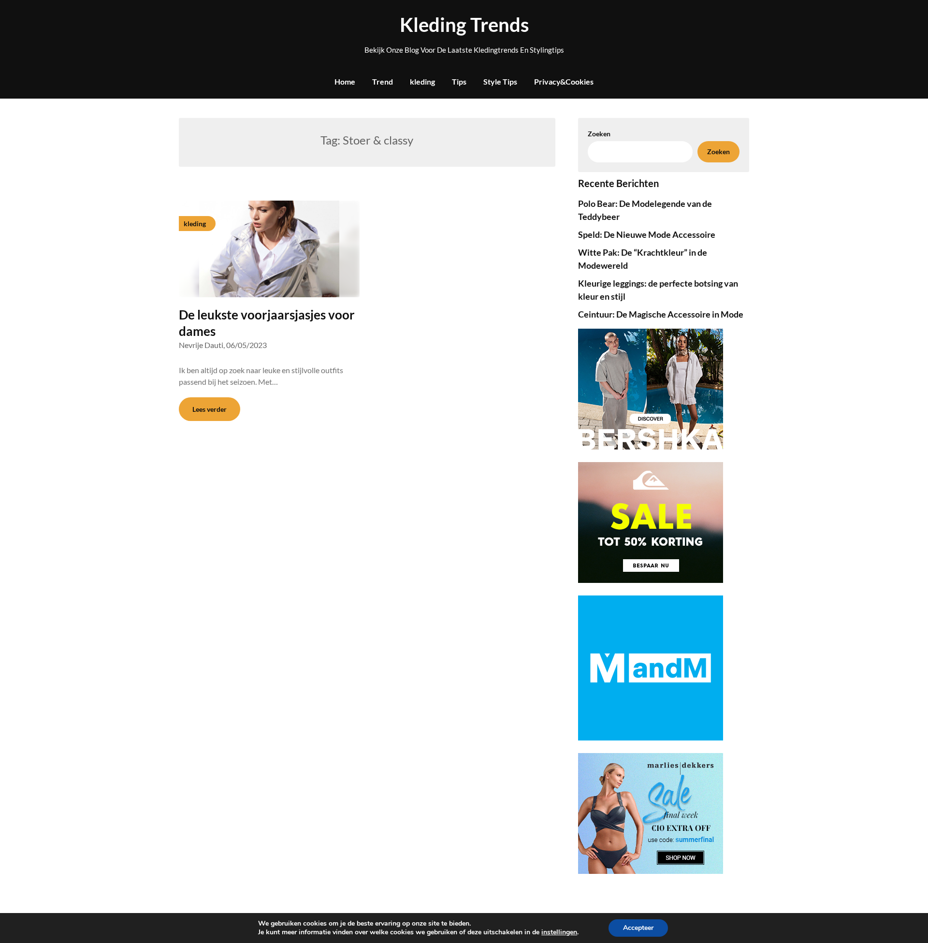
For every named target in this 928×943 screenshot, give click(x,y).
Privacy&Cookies (564, 81)
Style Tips (500, 81)
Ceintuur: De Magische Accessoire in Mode (660, 314)
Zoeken (718, 151)
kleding (422, 81)
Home (344, 81)
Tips (459, 81)
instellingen (559, 932)
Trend (382, 81)
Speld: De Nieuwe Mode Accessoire (646, 234)
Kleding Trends (464, 24)
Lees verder (209, 409)
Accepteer (638, 927)
